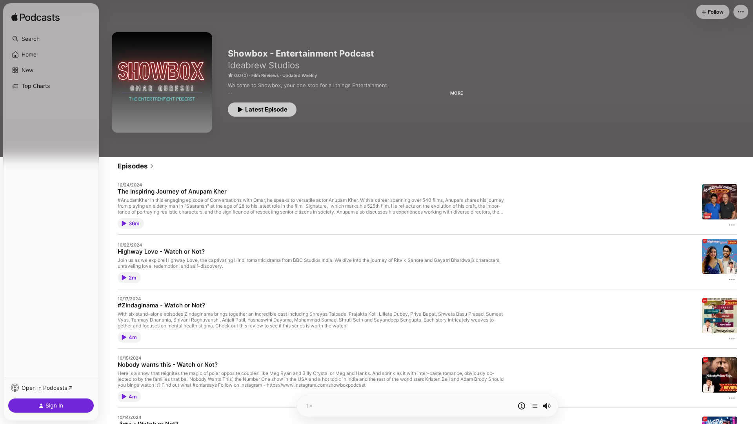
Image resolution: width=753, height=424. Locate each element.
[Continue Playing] (534, 405)
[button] (51, 39)
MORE (456, 93)
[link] (136, 166)
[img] (35, 18)
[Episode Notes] (521, 405)
